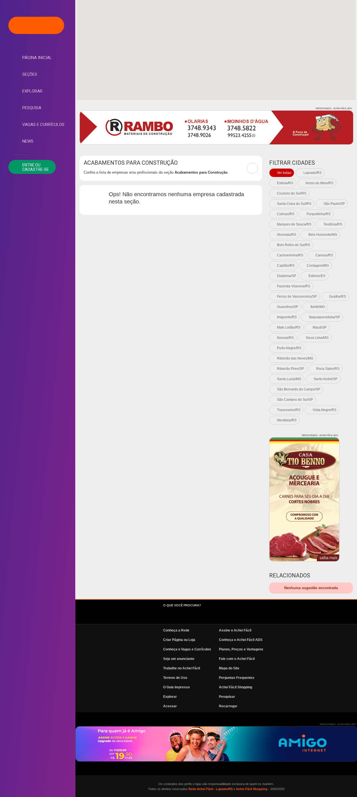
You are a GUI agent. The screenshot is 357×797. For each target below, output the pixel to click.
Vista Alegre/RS (324, 410)
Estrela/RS (285, 183)
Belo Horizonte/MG (322, 235)
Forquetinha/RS (319, 214)
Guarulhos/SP (287, 307)
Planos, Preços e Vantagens (241, 649)
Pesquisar (227, 697)
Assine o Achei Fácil (235, 630)
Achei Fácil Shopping (235, 687)
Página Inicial (37, 57)
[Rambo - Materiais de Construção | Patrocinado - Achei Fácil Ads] (216, 127)
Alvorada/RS (286, 235)
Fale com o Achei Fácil (237, 659)
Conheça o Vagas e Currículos (187, 649)
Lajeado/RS (312, 173)
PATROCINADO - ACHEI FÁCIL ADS (334, 108)
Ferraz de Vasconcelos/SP (297, 296)
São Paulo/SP (334, 204)
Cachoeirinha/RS (290, 255)
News (27, 141)
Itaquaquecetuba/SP (324, 317)
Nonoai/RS (285, 338)
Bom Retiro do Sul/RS (293, 245)
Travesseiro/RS (288, 410)
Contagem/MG (318, 266)
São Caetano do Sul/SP (295, 400)
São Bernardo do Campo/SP (298, 389)
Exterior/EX (316, 276)
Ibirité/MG (317, 307)
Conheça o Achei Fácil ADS (240, 640)
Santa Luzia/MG (289, 379)
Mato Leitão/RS (288, 327)
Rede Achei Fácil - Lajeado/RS (211, 789)
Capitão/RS (286, 266)
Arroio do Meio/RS (319, 183)
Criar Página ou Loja (179, 640)
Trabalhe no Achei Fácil (181, 668)
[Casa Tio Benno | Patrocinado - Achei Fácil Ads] (304, 499)
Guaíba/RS (337, 296)
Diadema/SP (286, 276)
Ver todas (284, 173)
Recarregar (228, 706)
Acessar (170, 706)
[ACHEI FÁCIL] (36, 25)
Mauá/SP (320, 327)
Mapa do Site (229, 668)
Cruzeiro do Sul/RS (291, 193)
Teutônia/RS (333, 224)
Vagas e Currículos (43, 124)
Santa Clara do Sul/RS (294, 204)
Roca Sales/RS (327, 369)
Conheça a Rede (176, 630)
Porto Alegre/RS (289, 348)
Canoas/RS (324, 255)
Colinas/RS (285, 214)
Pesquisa (31, 107)
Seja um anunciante (178, 659)
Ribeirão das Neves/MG (295, 358)
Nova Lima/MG (317, 338)
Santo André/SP (325, 379)
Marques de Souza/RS (294, 224)
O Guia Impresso (176, 687)
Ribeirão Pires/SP (290, 369)
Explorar (32, 91)
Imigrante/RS (287, 317)
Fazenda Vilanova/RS (293, 286)
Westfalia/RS (286, 420)
